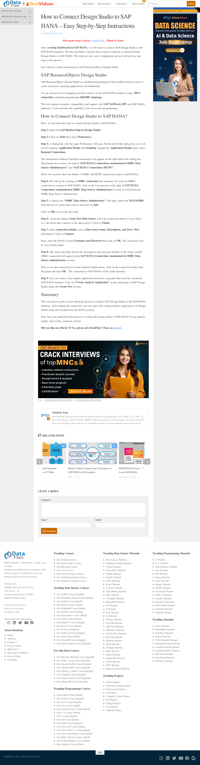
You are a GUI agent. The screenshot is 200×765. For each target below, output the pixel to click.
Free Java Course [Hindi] (68, 705)
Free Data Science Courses (69, 563)
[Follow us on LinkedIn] (14, 622)
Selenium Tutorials (163, 608)
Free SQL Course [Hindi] (68, 636)
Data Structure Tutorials (166, 566)
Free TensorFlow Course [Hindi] (72, 615)
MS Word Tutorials (164, 653)
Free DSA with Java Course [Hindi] (73, 737)
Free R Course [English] (68, 629)
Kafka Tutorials (113, 654)
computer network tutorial (167, 646)
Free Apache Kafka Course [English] (74, 663)
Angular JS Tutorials (164, 601)
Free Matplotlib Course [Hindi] (71, 608)
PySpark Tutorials (114, 647)
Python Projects (113, 682)
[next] (147, 462)
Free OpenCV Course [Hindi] (70, 622)
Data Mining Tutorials (116, 591)
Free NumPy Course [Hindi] (70, 611)
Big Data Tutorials (114, 636)
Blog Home (88, 3)
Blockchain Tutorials (164, 629)
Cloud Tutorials (113, 661)
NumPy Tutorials (114, 577)
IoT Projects (111, 699)
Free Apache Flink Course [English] (73, 667)
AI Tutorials (111, 615)
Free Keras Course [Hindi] (69, 625)
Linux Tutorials (162, 625)
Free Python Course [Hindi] (69, 601)
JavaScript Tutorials (164, 591)
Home (10, 635)
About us (11, 638)
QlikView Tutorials (115, 626)
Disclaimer (12, 659)
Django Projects (113, 703)
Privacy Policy (14, 656)
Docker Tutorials (163, 636)
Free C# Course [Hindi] (68, 719)
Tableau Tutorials (114, 619)
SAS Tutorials (112, 612)
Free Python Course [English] (70, 594)
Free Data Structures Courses (70, 573)
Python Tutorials (113, 566)
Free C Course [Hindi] (67, 716)
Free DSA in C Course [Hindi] (71, 726)
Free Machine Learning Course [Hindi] (75, 597)
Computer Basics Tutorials (167, 650)
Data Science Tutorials (116, 559)
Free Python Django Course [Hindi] (73, 740)
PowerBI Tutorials (114, 622)
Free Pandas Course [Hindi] (69, 604)
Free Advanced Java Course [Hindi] (73, 709)
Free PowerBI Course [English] (71, 639)
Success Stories (14, 645)
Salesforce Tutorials (164, 632)
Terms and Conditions (17, 652)
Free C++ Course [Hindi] (68, 712)
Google (118, 328)
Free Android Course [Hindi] (70, 744)
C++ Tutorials (161, 563)
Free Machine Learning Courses (71, 580)
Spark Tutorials (113, 644)
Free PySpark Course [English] (71, 674)
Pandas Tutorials (113, 573)
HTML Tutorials (163, 587)
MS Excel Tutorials (164, 660)
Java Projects (112, 706)
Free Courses (138, 3)
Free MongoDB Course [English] (72, 681)
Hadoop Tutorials (114, 640)
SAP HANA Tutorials (116, 633)
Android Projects (114, 710)
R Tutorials (111, 608)
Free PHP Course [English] (69, 723)
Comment (46, 499)
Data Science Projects (116, 689)
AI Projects (111, 692)
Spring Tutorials (162, 577)
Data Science (104, 3)
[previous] (39, 462)
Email (98, 519)
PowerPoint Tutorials (165, 657)
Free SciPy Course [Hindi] (69, 618)
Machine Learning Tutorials (118, 563)
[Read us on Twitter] (20, 622)
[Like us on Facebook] (32, 622)
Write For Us (13, 649)
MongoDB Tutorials (115, 601)
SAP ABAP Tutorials (165, 605)
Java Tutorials (161, 570)
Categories (121, 3)
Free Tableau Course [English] (71, 632)
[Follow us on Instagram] (8, 622)
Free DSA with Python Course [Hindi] (74, 733)
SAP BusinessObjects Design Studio (88, 400)
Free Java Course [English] (69, 701)
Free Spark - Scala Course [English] (73, 660)
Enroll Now (98, 40)
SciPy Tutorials (113, 580)
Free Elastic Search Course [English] (74, 643)
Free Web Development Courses (72, 577)
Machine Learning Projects (118, 685)
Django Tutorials (163, 584)
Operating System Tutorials (167, 643)
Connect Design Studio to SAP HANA (58, 400)
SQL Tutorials (112, 594)
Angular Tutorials (163, 598)
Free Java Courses (65, 570)
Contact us (12, 642)
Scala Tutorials (162, 580)
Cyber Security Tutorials (166, 639)
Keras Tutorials (113, 584)
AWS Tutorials (112, 665)
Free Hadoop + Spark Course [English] (75, 670)
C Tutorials (160, 559)
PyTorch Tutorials (114, 587)
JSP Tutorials (161, 573)
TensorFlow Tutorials (115, 570)
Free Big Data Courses (67, 566)
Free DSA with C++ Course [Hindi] (73, 730)
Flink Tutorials (112, 651)
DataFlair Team (53, 33)
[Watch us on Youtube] (26, 622)
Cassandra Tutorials (115, 598)
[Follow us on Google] (194, 758)
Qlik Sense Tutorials (115, 629)
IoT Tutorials (112, 605)
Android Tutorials (163, 612)
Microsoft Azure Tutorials (118, 668)
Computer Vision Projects (118, 696)
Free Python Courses (66, 559)
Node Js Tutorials (163, 594)
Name (44, 519)
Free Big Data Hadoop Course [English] (75, 656)
